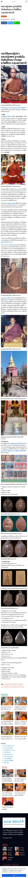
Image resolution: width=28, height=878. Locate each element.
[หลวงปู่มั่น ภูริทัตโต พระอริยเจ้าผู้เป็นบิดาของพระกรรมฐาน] (7, 773)
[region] (14, 872)
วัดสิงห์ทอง (23, 107)
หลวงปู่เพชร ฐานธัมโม (16, 107)
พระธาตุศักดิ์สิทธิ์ (8, 758)
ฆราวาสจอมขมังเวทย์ (9, 746)
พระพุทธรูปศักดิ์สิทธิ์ (8, 760)
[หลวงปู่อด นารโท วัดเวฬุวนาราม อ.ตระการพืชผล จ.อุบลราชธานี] (21, 730)
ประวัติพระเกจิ (7, 752)
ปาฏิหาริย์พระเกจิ (8, 754)
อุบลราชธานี (22, 686)
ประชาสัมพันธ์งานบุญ (9, 750)
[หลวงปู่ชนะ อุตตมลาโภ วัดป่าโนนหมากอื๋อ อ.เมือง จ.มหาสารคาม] (20, 773)
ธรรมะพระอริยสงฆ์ (8, 748)
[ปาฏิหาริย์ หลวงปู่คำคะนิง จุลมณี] (7, 801)
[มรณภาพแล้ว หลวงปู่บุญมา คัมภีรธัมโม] (20, 787)
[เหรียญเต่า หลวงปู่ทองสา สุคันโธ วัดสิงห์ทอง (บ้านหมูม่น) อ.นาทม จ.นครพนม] (21, 701)
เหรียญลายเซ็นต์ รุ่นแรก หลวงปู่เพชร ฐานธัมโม (13, 450)
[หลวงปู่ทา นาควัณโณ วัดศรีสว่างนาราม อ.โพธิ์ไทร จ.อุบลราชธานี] (21, 716)
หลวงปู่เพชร (11, 245)
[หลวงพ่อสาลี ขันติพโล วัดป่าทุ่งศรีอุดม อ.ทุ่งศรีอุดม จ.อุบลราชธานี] (7, 716)
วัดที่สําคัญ (6, 762)
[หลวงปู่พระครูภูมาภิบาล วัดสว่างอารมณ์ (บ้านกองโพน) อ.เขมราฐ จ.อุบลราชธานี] (7, 730)
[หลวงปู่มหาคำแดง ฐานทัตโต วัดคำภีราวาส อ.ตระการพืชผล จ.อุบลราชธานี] (7, 701)
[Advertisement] (14, 36)
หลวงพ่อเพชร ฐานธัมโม (14, 686)
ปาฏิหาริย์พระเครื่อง (8, 756)
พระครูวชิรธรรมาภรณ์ (5, 107)
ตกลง (14, 875)
